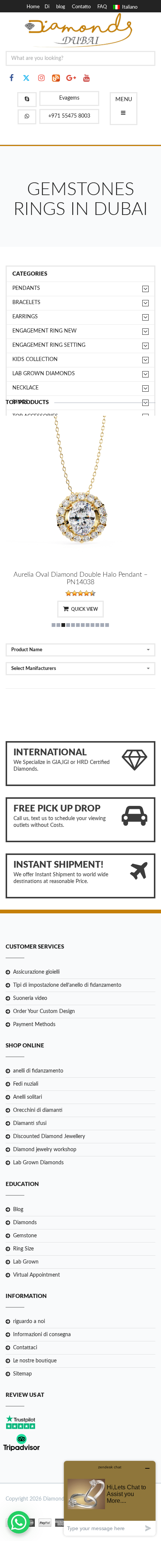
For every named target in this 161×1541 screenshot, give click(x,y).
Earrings (25, 316)
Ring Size (23, 1249)
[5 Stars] (92, 593)
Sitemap (22, 1374)
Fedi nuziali (25, 1084)
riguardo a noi (29, 1321)
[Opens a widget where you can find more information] (109, 1498)
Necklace (25, 388)
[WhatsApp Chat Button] (18, 1522)
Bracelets (26, 302)
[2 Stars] (75, 593)
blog (60, 6)
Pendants (26, 288)
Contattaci (25, 1347)
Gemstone (25, 1235)
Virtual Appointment (36, 1275)
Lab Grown (26, 1262)
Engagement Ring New (44, 331)
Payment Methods (34, 1024)
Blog (18, 1209)
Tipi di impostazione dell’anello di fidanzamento (67, 985)
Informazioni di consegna (42, 1334)
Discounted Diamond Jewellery (49, 1136)
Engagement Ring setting (48, 345)
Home (33, 6)
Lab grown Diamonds (43, 373)
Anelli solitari (27, 1097)
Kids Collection (35, 359)
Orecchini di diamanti (38, 1110)
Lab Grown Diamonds (38, 1162)
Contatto (81, 6)
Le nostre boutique (35, 1360)
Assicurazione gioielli (36, 972)
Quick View (84, 609)
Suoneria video (30, 998)
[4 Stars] (86, 593)
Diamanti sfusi (29, 1123)
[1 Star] (69, 593)
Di (47, 6)
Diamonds (25, 1222)
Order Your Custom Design (44, 1011)
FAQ (102, 6)
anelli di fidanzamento (38, 1071)
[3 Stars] (80, 593)
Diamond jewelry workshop (44, 1149)
